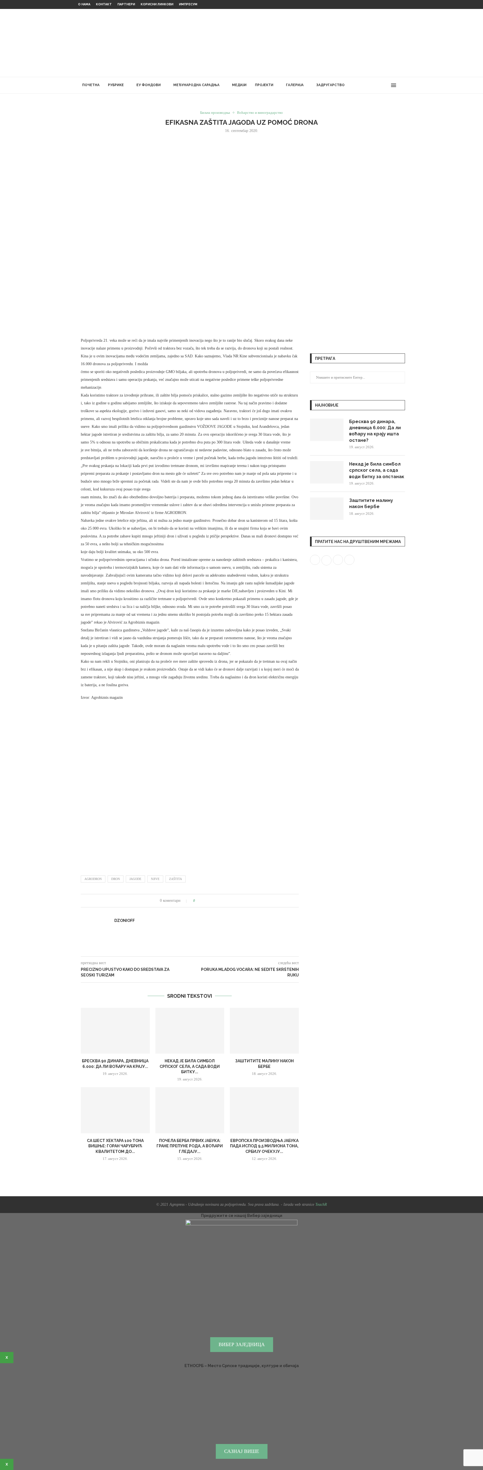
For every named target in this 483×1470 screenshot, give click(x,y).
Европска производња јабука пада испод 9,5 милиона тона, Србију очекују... (264, 1146)
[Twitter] (368, 85)
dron (115, 879)
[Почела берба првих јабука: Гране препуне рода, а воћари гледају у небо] (189, 1110)
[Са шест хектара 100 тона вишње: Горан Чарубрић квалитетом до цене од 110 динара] (115, 1110)
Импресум (188, 4)
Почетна (91, 85)
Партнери (126, 4)
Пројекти (264, 85)
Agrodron (93, 879)
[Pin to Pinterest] (215, 900)
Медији (239, 85)
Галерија (295, 85)
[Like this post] (198, 900)
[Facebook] (362, 85)
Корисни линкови (157, 4)
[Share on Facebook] (204, 900)
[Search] (402, 85)
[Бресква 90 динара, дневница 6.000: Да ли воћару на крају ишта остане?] (115, 1031)
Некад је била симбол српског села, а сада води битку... (190, 1066)
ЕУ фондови (148, 85)
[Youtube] (380, 85)
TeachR (321, 1204)
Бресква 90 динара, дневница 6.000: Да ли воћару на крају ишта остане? (375, 431)
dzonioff (124, 920)
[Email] (385, 85)
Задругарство (330, 85)
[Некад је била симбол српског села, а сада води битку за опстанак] (189, 1031)
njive (155, 879)
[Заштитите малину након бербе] (264, 1031)
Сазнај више (241, 1451)
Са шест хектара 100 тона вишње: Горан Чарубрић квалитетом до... (115, 1146)
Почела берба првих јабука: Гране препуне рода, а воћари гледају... (190, 1146)
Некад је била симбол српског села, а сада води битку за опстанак (376, 470)
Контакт (104, 4)
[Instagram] (374, 85)
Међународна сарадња (196, 85)
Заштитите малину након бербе (371, 503)
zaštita (175, 879)
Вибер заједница (242, 1344)
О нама (84, 4)
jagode (135, 879)
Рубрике (116, 85)
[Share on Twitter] (209, 900)
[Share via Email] (220, 900)
